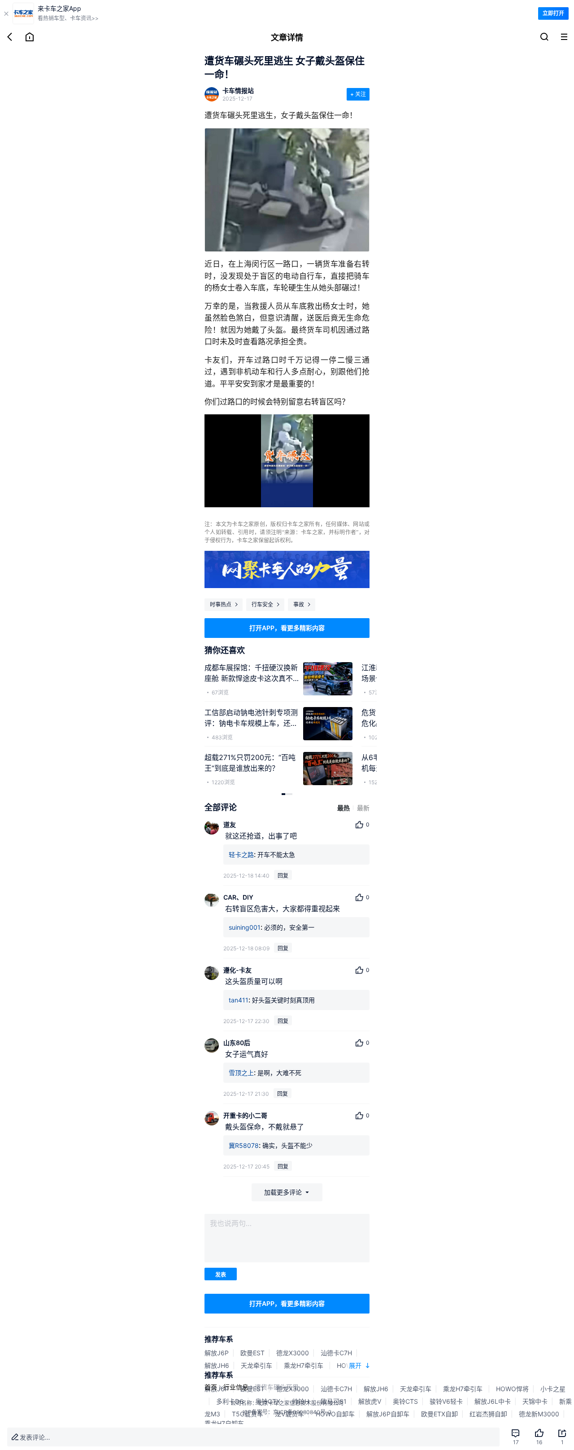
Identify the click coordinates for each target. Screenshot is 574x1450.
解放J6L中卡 (492, 1401)
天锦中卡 (535, 1401)
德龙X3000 (292, 1353)
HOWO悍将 (512, 1389)
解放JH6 (216, 1365)
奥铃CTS (405, 1401)
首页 (210, 1387)
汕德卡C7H (336, 1353)
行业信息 (235, 1387)
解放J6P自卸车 (387, 1414)
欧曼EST (252, 1353)
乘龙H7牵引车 (304, 1365)
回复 (283, 875)
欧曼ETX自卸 (439, 1414)
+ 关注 (358, 94)
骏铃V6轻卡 (446, 1401)
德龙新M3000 (539, 1414)
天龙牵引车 (256, 1365)
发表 (220, 1274)
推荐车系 (218, 1339)
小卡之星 (552, 1389)
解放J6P (216, 1353)
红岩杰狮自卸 (488, 1414)
